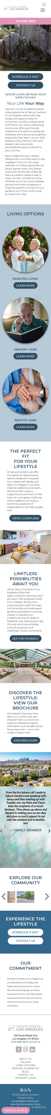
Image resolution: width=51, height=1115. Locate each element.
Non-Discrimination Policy (26, 1104)
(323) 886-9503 (19, 1042)
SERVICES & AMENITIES (25, 1068)
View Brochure (25, 740)
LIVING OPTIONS (25, 1065)
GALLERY (25, 1062)
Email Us (35, 1042)
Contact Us (25, 941)
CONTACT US (25, 1075)
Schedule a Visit (25, 932)
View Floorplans (25, 518)
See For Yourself (25, 638)
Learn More (25, 285)
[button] (3, 897)
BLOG (25, 1071)
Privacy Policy (25, 1098)
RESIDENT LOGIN (25, 1078)
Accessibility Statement (25, 1101)
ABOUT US (25, 1059)
